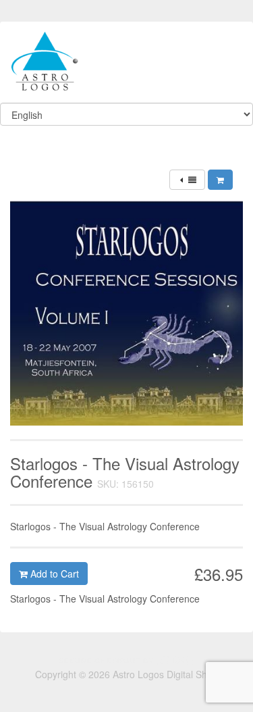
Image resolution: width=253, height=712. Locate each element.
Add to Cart (53, 573)
